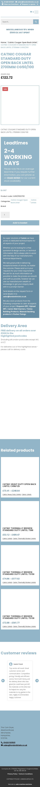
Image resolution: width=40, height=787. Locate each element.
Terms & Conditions (26, 774)
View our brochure (11, 4)
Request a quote (28, 4)
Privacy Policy (12, 774)
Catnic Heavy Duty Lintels (12, 494)
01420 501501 (8, 2)
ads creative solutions (24, 784)
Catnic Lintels (33, 201)
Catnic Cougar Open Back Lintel (22, 42)
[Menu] (36, 12)
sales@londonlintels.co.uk (28, 2)
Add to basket (20, 222)
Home (3, 42)
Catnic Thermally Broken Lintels (24, 538)
